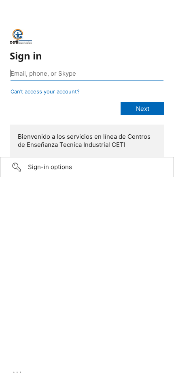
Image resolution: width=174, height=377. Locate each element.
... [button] (18, 370)
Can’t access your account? (45, 91)
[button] (87, 167)
